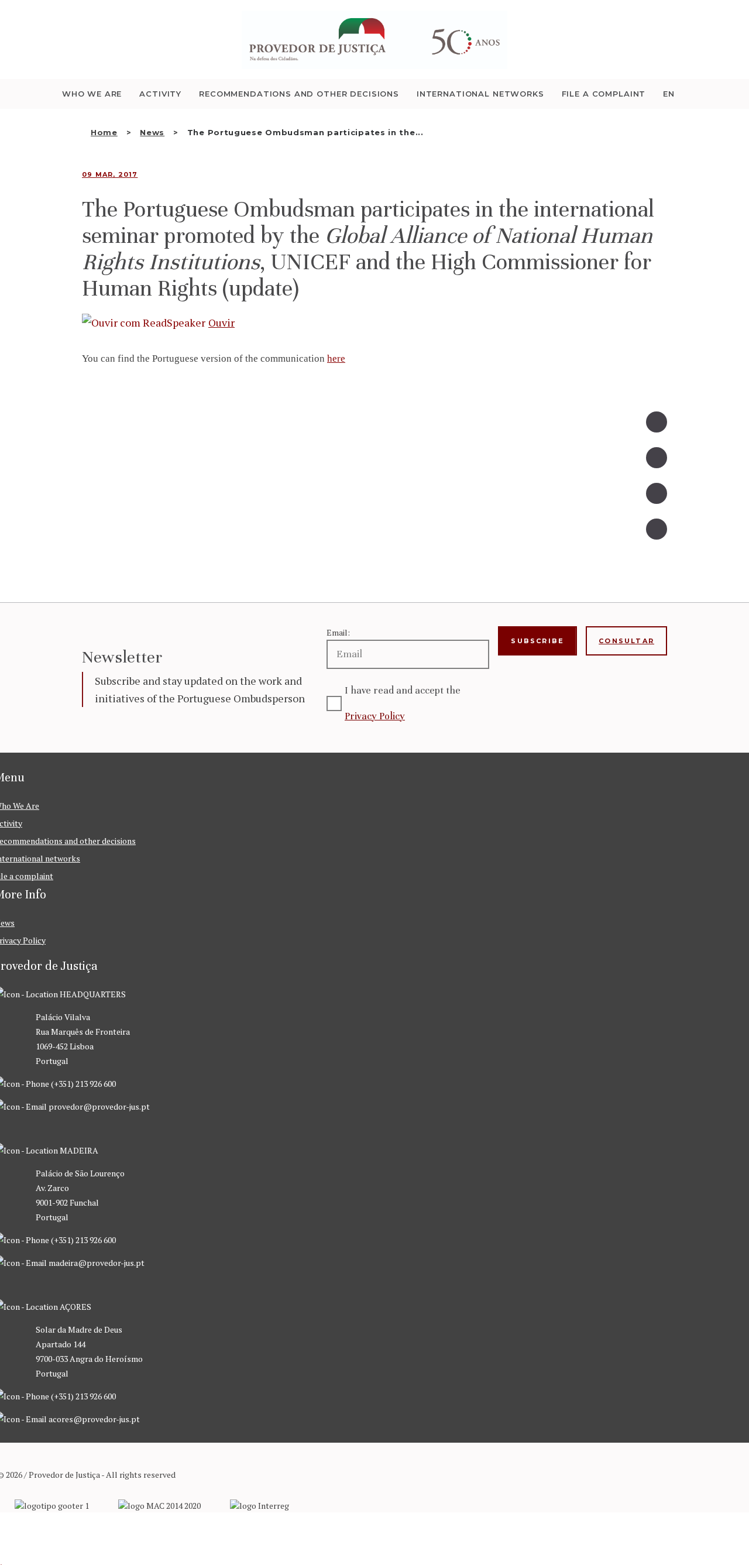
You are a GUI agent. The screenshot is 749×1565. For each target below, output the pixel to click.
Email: (338, 632)
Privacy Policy (375, 716)
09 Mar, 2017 (110, 174)
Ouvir (221, 322)
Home (104, 132)
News (152, 132)
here (336, 358)
